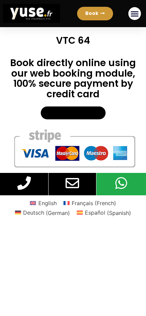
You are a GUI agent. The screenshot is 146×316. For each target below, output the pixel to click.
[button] (95, 13)
